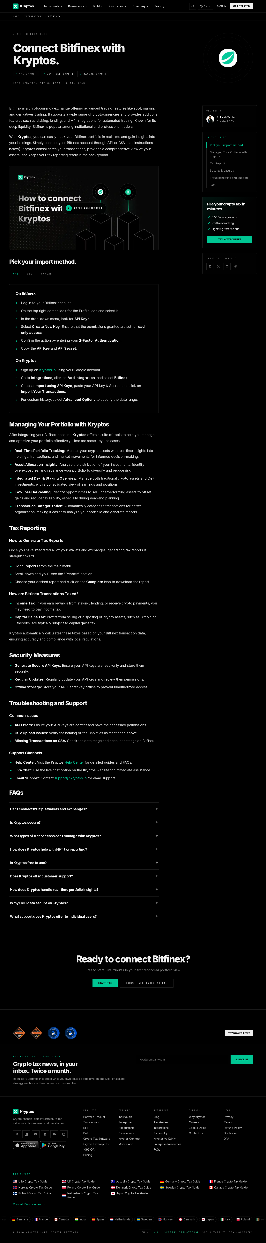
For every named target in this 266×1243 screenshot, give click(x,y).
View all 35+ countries (29, 1204)
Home (16, 16)
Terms (228, 1122)
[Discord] (54, 1134)
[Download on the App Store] (26, 1145)
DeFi (86, 1133)
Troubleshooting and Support (229, 177)
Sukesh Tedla (226, 117)
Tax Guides (161, 1122)
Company (138, 6)
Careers (194, 1122)
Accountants (126, 1127)
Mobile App (126, 1144)
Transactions (91, 1122)
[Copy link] (235, 266)
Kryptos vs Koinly (165, 1138)
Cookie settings (64, 1232)
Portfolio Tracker (94, 1116)
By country (160, 1133)
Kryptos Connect (129, 1138)
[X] (218, 266)
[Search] (192, 6)
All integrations (30, 34)
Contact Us (196, 1133)
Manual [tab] (46, 273)
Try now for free (229, 239)
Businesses (76, 6)
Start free (105, 983)
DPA (226, 1138)
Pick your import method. (227, 145)
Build (96, 6)
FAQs (213, 185)
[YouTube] (36, 1134)
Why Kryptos (197, 1116)
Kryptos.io (47, 370)
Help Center (74, 762)
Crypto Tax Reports (96, 1144)
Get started (241, 6)
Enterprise (125, 1122)
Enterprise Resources (167, 1144)
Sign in (221, 6)
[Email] (227, 266)
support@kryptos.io (71, 778)
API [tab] (15, 273)
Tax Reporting (219, 163)
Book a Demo (197, 1127)
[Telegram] (45, 1134)
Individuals (51, 6)
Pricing (159, 6)
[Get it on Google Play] (53, 1145)
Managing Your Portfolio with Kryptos (228, 154)
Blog (156, 1116)
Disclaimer (230, 1133)
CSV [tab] (30, 273)
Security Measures (222, 170)
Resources (116, 6)
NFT (86, 1127)
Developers (126, 1133)
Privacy (228, 1116)
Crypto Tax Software (96, 1138)
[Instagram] (64, 1134)
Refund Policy (233, 1127)
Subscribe (241, 1059)
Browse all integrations (147, 983)
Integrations (34, 16)
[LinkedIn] (209, 266)
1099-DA (88, 1149)
